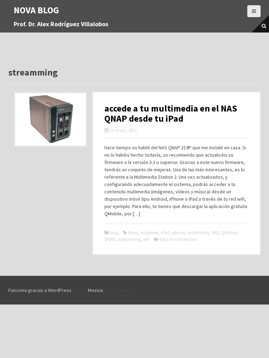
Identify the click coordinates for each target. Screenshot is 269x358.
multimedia (198, 233)
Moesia (95, 290)
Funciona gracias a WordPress (39, 290)
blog (114, 233)
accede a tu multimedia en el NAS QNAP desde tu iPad (170, 113)
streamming (129, 239)
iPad (165, 233)
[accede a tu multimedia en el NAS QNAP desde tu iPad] (50, 119)
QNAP (109, 239)
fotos (133, 233)
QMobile (229, 233)
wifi (146, 239)
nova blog (36, 10)
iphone (178, 233)
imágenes (149, 233)
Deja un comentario (178, 239)
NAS (215, 233)
